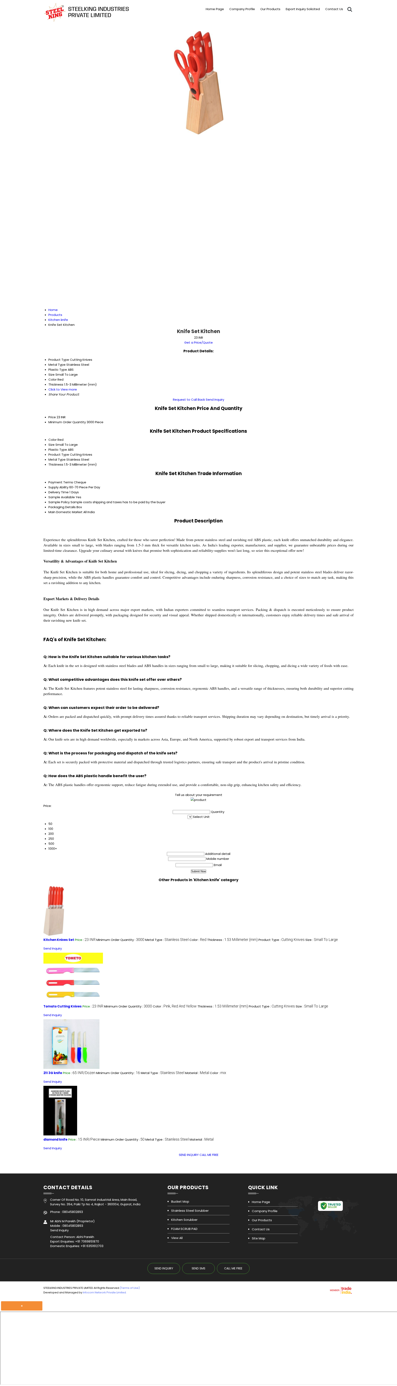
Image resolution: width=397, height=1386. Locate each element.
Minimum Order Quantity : (120, 940)
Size (51, 444)
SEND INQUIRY (189, 1155)
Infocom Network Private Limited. (105, 1292)
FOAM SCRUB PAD (184, 1229)
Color (52, 439)
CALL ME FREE (209, 1155)
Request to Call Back (189, 399)
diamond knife (55, 1139)
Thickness (55, 464)
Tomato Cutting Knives (62, 1006)
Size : (321, 940)
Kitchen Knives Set (58, 940)
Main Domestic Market (65, 512)
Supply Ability (58, 487)
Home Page (215, 9)
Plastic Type (57, 449)
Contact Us (334, 9)
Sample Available (61, 497)
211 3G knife (52, 1073)
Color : (197, 940)
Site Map (258, 1238)
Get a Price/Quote (198, 342)
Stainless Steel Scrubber (190, 1210)
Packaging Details (62, 507)
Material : (197, 1073)
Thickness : (232, 940)
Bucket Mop (180, 1201)
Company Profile (242, 9)
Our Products (270, 9)
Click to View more (62, 389)
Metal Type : (167, 940)
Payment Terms (60, 482)
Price (52, 417)
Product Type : (281, 940)
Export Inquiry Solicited (303, 9)
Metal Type (57, 459)
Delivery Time (58, 492)
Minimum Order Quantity (67, 422)
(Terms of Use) (130, 1288)
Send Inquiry (215, 399)
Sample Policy (59, 502)
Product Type (58, 454)
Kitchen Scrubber (184, 1220)
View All (177, 1238)
